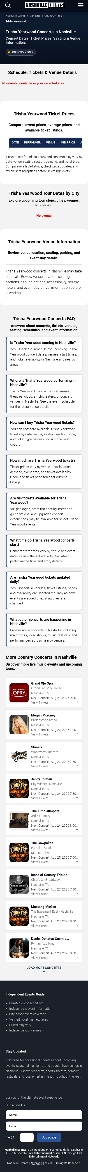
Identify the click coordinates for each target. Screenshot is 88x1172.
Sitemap (36, 1163)
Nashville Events (15, 15)
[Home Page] (44, 5)
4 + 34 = (11, 1137)
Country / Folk (53, 15)
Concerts (35, 15)
